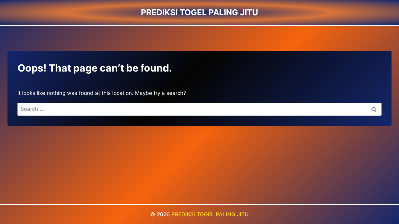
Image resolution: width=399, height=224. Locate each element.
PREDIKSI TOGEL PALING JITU (210, 214)
